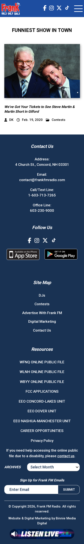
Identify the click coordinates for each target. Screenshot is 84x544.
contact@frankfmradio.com (42, 180)
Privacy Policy (42, 440)
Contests (58, 120)
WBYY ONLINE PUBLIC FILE (42, 382)
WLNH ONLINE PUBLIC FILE (42, 372)
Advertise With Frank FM (42, 313)
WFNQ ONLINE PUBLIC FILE (42, 362)
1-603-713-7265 (42, 195)
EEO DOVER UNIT (42, 411)
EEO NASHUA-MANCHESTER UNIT (42, 421)
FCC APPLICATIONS (42, 391)
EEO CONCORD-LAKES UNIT (42, 401)
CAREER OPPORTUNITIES (42, 431)
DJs (42, 295)
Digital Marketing (42, 321)
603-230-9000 (42, 210)
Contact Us (42, 330)
